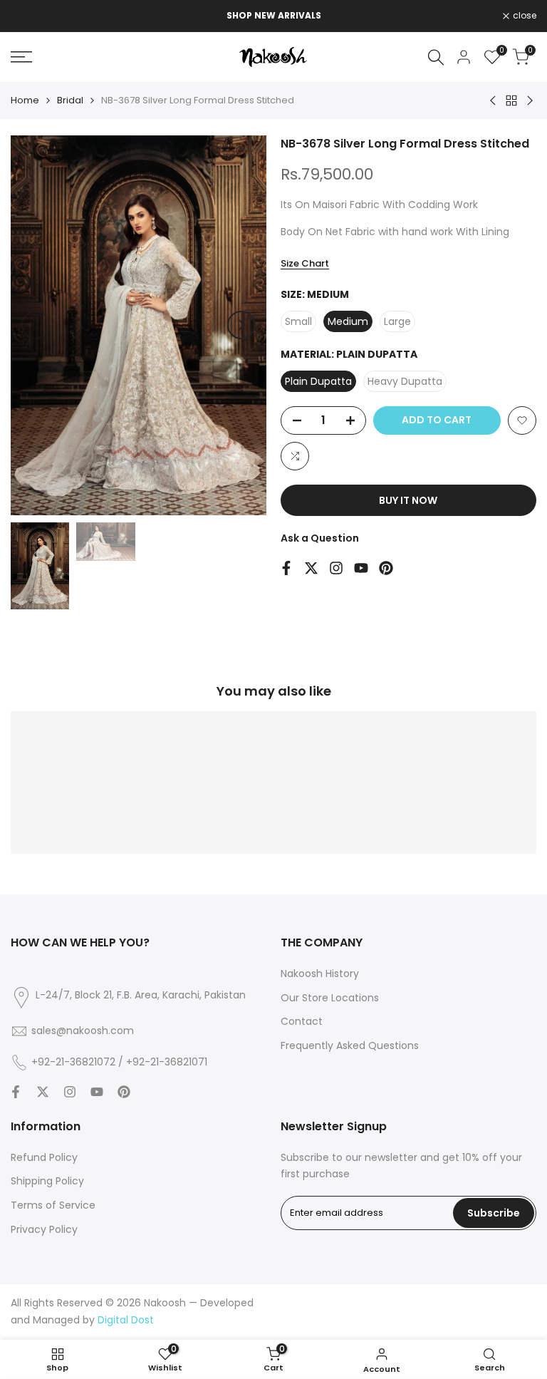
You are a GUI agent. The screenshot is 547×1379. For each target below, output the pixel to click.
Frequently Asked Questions (350, 1045)
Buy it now (408, 500)
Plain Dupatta (318, 381)
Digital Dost (126, 1320)
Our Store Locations (330, 998)
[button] (522, 420)
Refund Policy (44, 1157)
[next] (241, 325)
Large (397, 321)
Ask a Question (320, 538)
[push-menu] (21, 57)
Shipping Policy (47, 1181)
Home (25, 100)
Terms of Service (53, 1205)
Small (298, 321)
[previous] (35, 325)
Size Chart (305, 263)
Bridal (70, 100)
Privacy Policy (44, 1229)
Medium (348, 321)
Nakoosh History (320, 973)
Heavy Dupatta (405, 381)
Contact (302, 1021)
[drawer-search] (436, 57)
